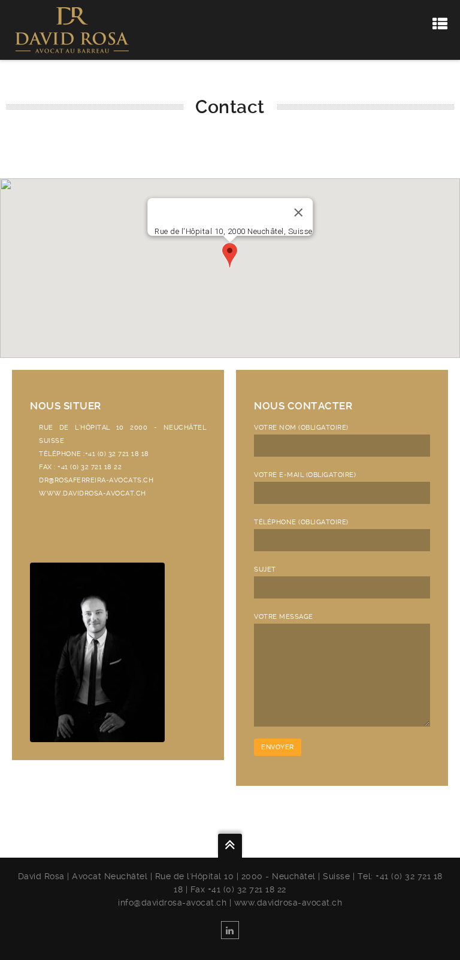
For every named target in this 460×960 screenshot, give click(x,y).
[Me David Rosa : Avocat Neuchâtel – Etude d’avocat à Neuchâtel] (72, 29)
